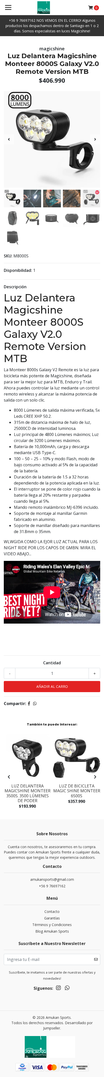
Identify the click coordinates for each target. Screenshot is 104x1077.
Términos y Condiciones (52, 924)
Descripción (15, 287)
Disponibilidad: (18, 270)
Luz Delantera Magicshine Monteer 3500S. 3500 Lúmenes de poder (27, 793)
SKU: (8, 256)
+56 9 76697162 (52, 886)
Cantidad (52, 663)
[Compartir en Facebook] (29, 703)
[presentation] (9, 139)
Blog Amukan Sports (52, 931)
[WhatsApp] (67, 988)
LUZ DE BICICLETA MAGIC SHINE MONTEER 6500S (76, 790)
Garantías (52, 918)
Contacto (52, 911)
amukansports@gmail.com (52, 879)
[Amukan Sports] (52, 7)
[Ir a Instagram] (58, 988)
